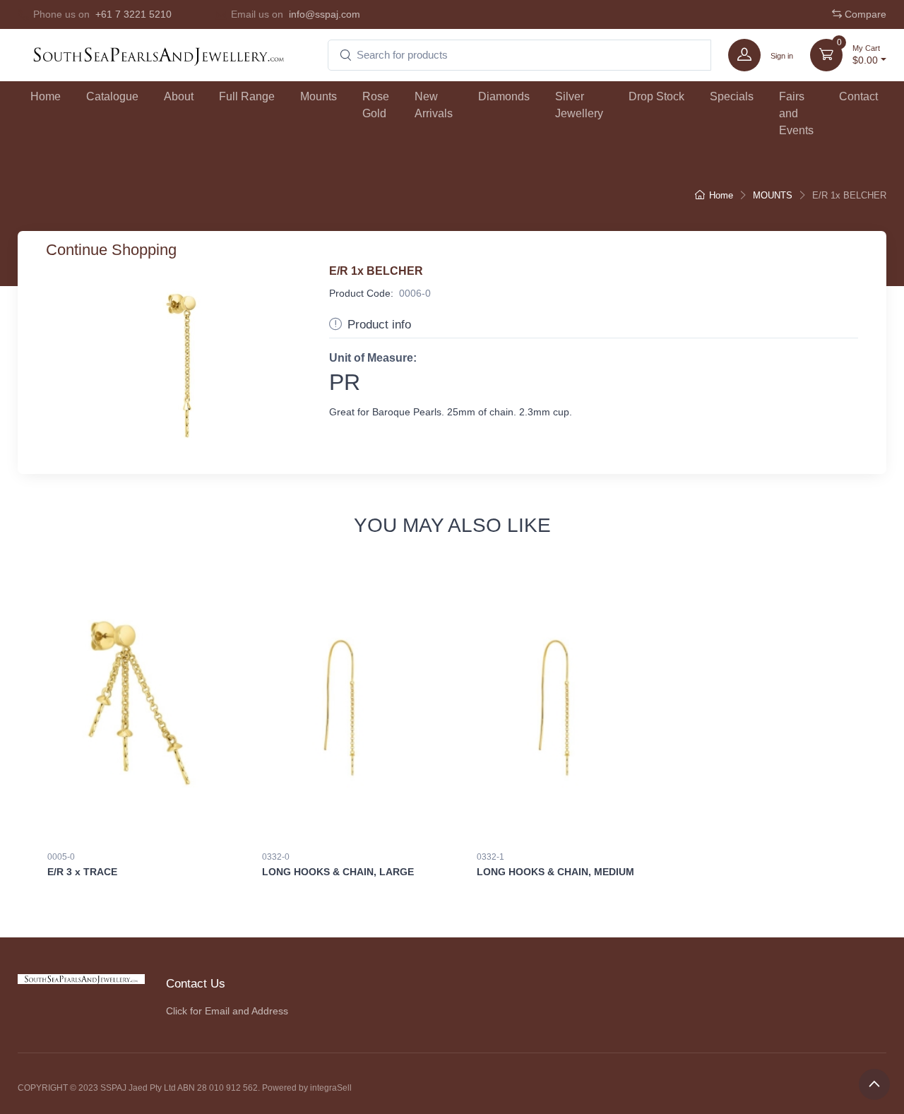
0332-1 (490, 857)
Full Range (247, 96)
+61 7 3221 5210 (133, 14)
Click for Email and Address (227, 1011)
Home (45, 96)
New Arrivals (434, 104)
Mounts (318, 96)
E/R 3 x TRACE (82, 871)
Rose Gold (375, 104)
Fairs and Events (796, 113)
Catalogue (112, 96)
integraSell (331, 1088)
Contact (858, 96)
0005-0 (61, 857)
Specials (732, 96)
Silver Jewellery (579, 104)
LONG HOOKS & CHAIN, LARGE (338, 871)
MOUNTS (772, 195)
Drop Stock (656, 96)
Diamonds (504, 96)
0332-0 (276, 857)
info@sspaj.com (324, 14)
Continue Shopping (111, 250)
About (179, 96)
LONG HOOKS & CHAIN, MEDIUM (555, 871)
